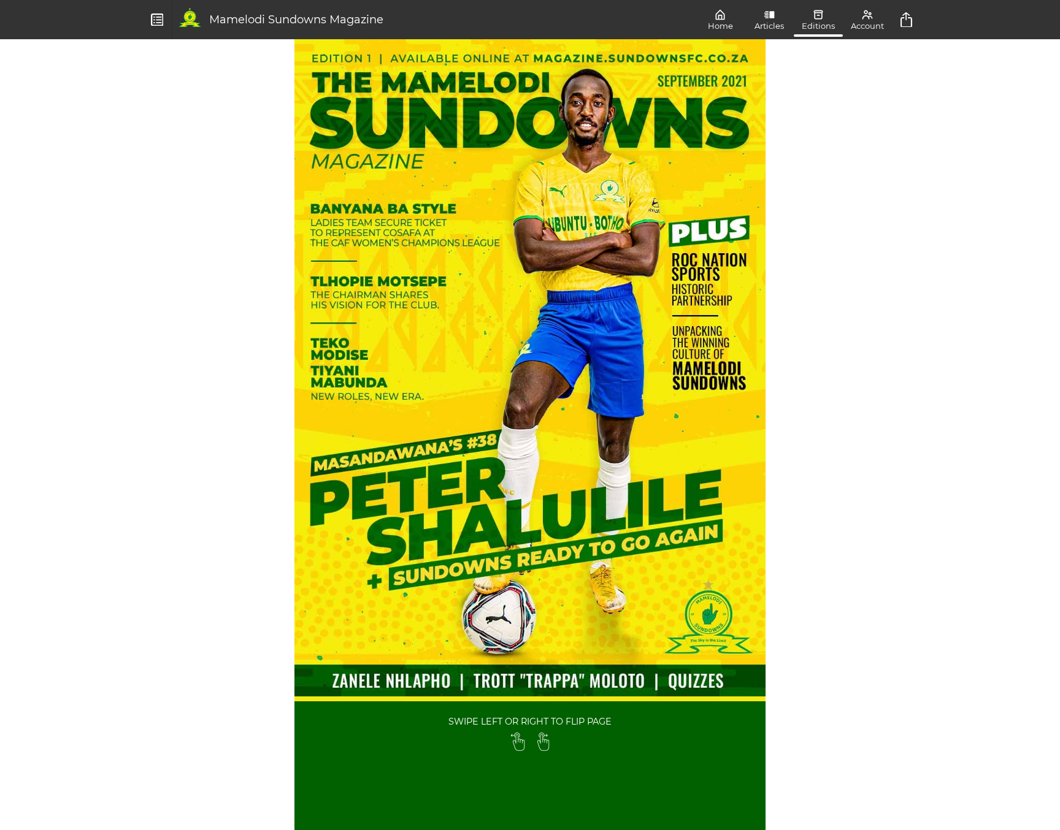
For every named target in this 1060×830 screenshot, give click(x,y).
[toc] (157, 19)
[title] (908, 19)
